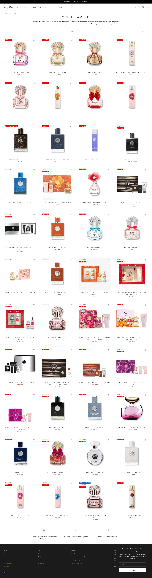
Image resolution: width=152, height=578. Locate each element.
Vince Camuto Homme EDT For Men (20, 202)
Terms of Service (76, 563)
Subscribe (132, 570)
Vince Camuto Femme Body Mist (94, 159)
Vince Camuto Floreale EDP (57, 472)
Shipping (41, 563)
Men (18, 7)
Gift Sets (42, 7)
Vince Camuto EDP (94, 72)
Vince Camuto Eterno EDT (131, 472)
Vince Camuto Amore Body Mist (131, 116)
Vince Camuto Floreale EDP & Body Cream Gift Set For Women (94, 338)
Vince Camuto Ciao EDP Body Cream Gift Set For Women (20, 428)
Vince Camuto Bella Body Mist (57, 116)
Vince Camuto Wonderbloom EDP (95, 202)
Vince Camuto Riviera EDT (94, 427)
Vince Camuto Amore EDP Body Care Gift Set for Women (132, 293)
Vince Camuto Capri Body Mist (57, 515)
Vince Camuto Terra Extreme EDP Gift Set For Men (131, 203)
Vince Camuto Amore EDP (132, 247)
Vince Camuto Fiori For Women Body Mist (131, 72)
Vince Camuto (18, 13)
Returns (40, 560)
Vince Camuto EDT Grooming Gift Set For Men (20, 248)
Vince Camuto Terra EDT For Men (57, 292)
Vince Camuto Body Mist (132, 515)
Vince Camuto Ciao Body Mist (20, 515)
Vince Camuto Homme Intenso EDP (57, 159)
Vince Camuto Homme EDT (20, 472)
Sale (60, 7)
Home (34, 7)
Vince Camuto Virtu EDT (57, 427)
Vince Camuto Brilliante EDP (57, 337)
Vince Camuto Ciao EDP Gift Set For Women (131, 383)
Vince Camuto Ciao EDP (20, 72)
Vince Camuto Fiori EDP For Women (20, 116)
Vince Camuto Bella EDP (57, 72)
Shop (10, 13)
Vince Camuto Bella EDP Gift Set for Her (20, 292)
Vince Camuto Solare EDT (57, 247)
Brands (52, 7)
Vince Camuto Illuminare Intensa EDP (132, 427)
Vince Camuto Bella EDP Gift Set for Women (57, 203)
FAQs (40, 557)
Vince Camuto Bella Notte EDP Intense (94, 116)
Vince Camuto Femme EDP (95, 472)
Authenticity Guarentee (79, 557)
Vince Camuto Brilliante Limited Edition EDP (95, 516)
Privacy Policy (75, 560)
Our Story (74, 554)
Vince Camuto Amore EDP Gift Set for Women (20, 338)
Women (26, 7)
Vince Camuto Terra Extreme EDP (20, 159)
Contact (41, 554)
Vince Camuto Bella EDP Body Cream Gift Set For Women (132, 338)
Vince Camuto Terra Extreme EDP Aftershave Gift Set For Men (57, 383)
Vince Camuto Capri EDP (95, 247)
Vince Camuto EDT (131, 159)
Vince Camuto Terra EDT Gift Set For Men (94, 382)
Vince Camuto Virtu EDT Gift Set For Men (20, 382)
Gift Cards (7, 563)
